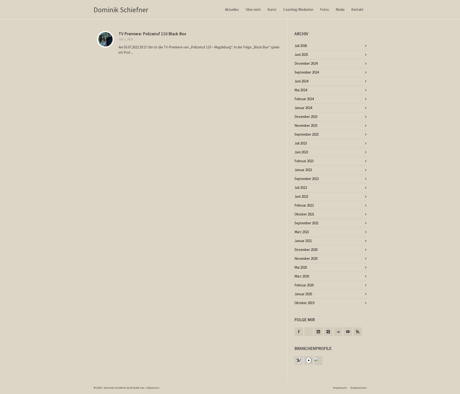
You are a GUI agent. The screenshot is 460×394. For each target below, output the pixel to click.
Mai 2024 (300, 90)
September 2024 (306, 72)
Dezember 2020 (305, 249)
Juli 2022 (300, 187)
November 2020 (305, 258)
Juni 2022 (301, 196)
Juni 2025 (301, 54)
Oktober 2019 (304, 303)
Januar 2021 (303, 240)
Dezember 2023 (305, 116)
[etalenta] (318, 360)
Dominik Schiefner (120, 9)
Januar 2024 (303, 107)
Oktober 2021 (304, 214)
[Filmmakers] (308, 360)
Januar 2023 (303, 170)
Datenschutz (359, 387)
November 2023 (305, 125)
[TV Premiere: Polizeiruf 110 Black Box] (105, 39)
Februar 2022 (304, 205)
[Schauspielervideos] (298, 360)
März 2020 (301, 276)
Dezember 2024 (305, 63)
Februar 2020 (304, 285)
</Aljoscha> (152, 387)
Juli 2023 (300, 143)
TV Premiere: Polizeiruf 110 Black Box (152, 33)
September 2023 (306, 134)
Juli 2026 (300, 45)
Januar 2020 (303, 294)
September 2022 (306, 178)
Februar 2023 (304, 161)
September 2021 (306, 223)
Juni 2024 (301, 81)
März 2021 (301, 232)
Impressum (340, 387)
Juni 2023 (301, 152)
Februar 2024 (304, 99)
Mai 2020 (300, 267)
